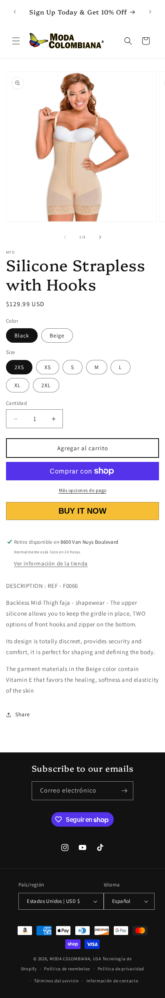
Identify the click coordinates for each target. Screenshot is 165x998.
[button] (16, 41)
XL (17, 385)
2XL (46, 385)
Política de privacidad (121, 969)
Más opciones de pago (83, 490)
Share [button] (22, 714)
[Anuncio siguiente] (150, 11)
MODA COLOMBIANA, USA (75, 958)
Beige (57, 335)
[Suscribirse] (124, 790)
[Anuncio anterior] (15, 11)
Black (21, 335)
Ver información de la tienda (51, 563)
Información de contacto (113, 981)
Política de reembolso (67, 969)
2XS (19, 367)
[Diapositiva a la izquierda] (65, 237)
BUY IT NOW (82, 510)
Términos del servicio (56, 981)
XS (47, 367)
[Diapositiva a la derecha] (100, 237)
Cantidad (16, 403)
